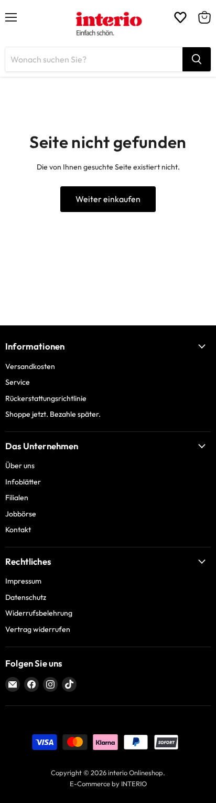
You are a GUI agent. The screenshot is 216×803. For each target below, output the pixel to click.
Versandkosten (30, 366)
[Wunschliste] (180, 17)
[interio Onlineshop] (108, 23)
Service (17, 382)
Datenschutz (25, 597)
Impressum (23, 581)
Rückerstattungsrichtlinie (46, 398)
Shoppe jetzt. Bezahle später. (53, 414)
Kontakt (18, 529)
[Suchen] (196, 59)
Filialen (16, 497)
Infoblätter (23, 482)
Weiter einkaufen (108, 199)
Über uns (20, 465)
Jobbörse (20, 514)
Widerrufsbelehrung (38, 613)
